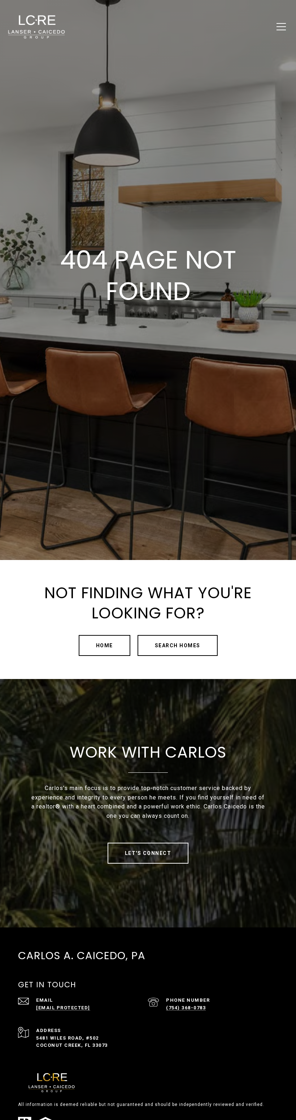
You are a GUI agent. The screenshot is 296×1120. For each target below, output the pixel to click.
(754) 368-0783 (186, 1007)
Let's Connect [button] (148, 853)
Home (104, 645)
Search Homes (177, 645)
